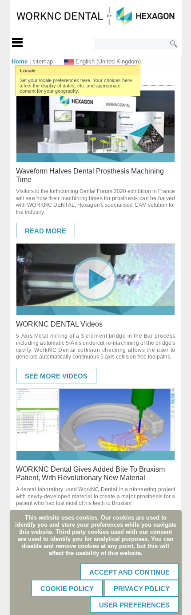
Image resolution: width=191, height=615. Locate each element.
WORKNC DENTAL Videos (59, 324)
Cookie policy (67, 588)
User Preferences (134, 605)
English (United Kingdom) (108, 61)
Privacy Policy (142, 588)
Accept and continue (129, 572)
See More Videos (56, 376)
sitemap (42, 61)
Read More (45, 231)
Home (20, 61)
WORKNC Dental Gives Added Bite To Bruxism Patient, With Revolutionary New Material (90, 473)
